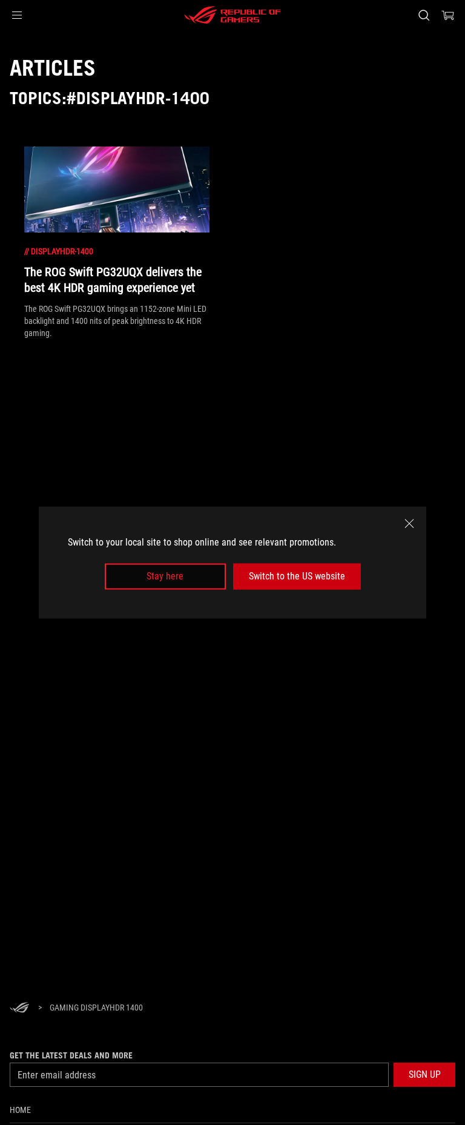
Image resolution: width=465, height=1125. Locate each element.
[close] (409, 523)
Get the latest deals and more (71, 1055)
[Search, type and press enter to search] (423, 15)
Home (20, 1110)
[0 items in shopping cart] (448, 15)
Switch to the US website (297, 576)
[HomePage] (19, 1008)
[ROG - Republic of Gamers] (232, 15)
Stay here (165, 576)
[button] (17, 15)
